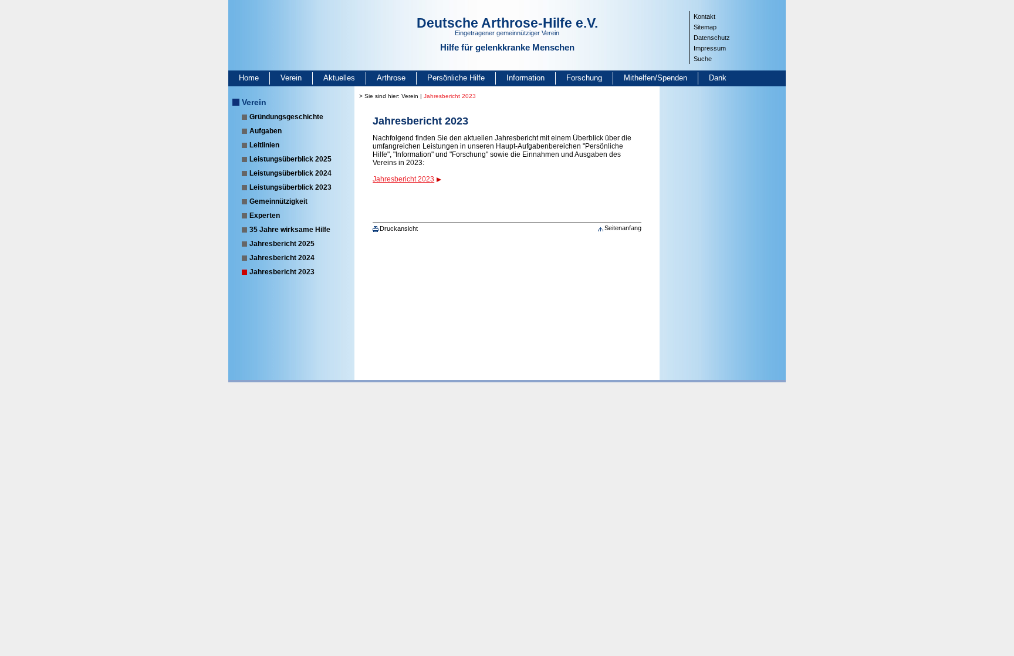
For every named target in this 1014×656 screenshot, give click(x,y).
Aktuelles (339, 77)
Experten (264, 215)
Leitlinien (264, 145)
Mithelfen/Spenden (655, 77)
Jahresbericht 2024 (282, 258)
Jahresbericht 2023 (282, 272)
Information (525, 77)
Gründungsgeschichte (286, 117)
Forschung (584, 77)
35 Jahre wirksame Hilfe (289, 230)
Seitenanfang (622, 227)
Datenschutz (712, 37)
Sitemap (705, 27)
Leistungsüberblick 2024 (290, 173)
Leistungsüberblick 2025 (290, 159)
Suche (703, 58)
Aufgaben (265, 131)
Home (249, 77)
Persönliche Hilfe (456, 77)
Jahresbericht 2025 (282, 244)
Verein (291, 77)
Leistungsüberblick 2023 (290, 187)
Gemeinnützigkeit (278, 201)
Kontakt (704, 16)
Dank (717, 77)
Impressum (710, 48)
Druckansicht (399, 228)
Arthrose (391, 77)
